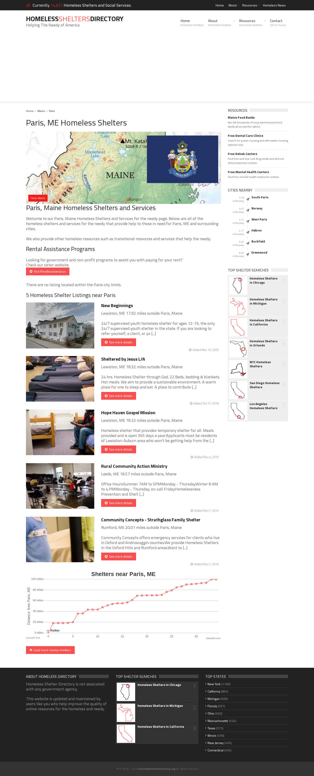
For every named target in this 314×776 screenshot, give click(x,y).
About (232, 5)
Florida (212, 706)
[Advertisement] (157, 69)
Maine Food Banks (241, 117)
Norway (257, 208)
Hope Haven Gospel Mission (128, 412)
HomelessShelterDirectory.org (156, 769)
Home (220, 5)
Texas (211, 728)
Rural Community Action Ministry (134, 466)
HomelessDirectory (74, 18)
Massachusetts (218, 720)
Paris (52, 111)
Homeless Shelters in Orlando (263, 343)
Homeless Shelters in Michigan (263, 301)
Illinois (212, 735)
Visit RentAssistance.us (49, 271)
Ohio (211, 713)
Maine (41, 111)
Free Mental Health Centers (248, 172)
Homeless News (274, 5)
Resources (249, 5)
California (214, 691)
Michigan (214, 698)
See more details (120, 342)
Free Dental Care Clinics (245, 136)
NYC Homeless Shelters (260, 364)
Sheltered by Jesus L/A (123, 358)
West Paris (259, 219)
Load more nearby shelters (51, 650)
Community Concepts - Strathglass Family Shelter (150, 519)
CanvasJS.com (213, 638)
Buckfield (258, 241)
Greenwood (259, 252)
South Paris (259, 197)
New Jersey (216, 742)
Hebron (256, 230)
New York (214, 684)
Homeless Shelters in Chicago (263, 280)
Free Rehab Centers (242, 154)
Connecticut (215, 750)
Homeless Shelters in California (263, 322)
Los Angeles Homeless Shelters (263, 406)
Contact (278, 22)
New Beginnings (117, 305)
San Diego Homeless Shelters (265, 385)
